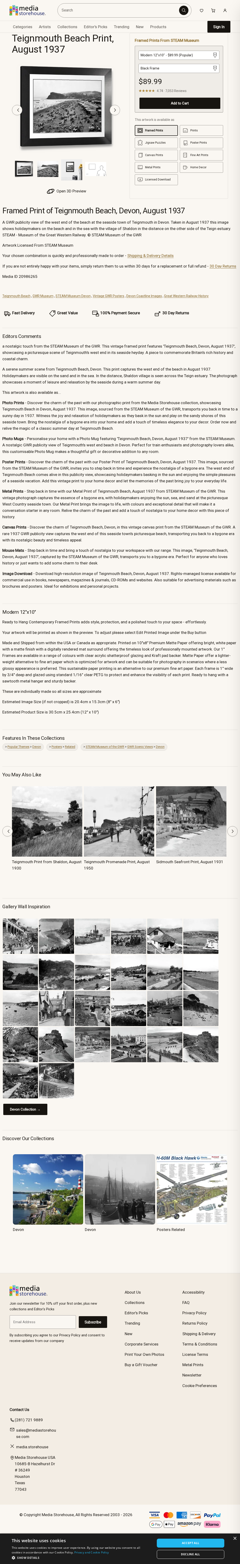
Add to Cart (180, 103)
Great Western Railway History (186, 296)
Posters (57, 746)
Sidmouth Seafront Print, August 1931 (189, 861)
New (140, 26)
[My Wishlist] (201, 10)
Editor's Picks (95, 26)
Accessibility (193, 1292)
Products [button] (158, 26)
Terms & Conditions (199, 1344)
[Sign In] (225, 10)
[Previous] (17, 110)
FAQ (186, 1302)
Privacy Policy (194, 1313)
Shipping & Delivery (199, 1333)
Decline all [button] (190, 1554)
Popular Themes (18, 746)
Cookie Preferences (199, 1385)
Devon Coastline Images (144, 296)
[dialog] (120, 1548)
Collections (67, 26)
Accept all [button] (190, 1543)
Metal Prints (192, 1364)
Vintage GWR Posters (108, 296)
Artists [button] (45, 26)
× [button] (234, 1538)
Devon (36, 746)
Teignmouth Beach (16, 296)
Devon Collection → (25, 1109)
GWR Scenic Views (140, 746)
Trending (121, 26)
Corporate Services (141, 1344)
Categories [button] (22, 26)
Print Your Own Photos (144, 1354)
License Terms (195, 1354)
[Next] (115, 110)
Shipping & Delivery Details (150, 255)
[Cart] (213, 10)
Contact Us (19, 1409)
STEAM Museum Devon (73, 296)
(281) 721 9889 (29, 1420)
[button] (81, 1557)
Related (70, 746)
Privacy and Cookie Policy (91, 1552)
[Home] (31, 10)
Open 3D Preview (71, 191)
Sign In (219, 27)
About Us (133, 1292)
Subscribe (93, 1322)
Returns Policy (194, 1323)
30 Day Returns (223, 266)
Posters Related (171, 1229)
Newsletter (192, 1375)
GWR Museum (43, 296)
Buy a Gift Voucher (141, 1364)
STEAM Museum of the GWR (105, 746)
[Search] (183, 10)
